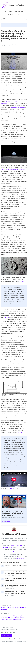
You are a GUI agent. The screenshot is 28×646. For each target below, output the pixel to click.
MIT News (13, 488)
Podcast (15, 11)
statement (21, 281)
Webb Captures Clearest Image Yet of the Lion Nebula (15, 585)
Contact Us (10, 638)
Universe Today (16, 5)
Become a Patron (6, 635)
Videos (10, 11)
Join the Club (11, 14)
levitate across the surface (18, 107)
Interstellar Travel (7, 547)
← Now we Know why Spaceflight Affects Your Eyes (13, 608)
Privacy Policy (17, 638)
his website (20, 558)
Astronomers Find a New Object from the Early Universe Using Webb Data (15, 572)
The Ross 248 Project (16, 545)
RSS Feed (18, 14)
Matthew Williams (7, 44)
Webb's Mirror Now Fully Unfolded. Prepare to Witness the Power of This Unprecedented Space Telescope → (12, 617)
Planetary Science (8, 45)
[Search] (25, 18)
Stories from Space (18, 552)
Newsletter (21, 11)
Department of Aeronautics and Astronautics (13, 169)
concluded (20, 432)
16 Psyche (6, 317)
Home (6, 11)
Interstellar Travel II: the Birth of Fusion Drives (16, 566)
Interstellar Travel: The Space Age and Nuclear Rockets (16, 579)
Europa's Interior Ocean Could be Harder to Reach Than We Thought (15, 592)
